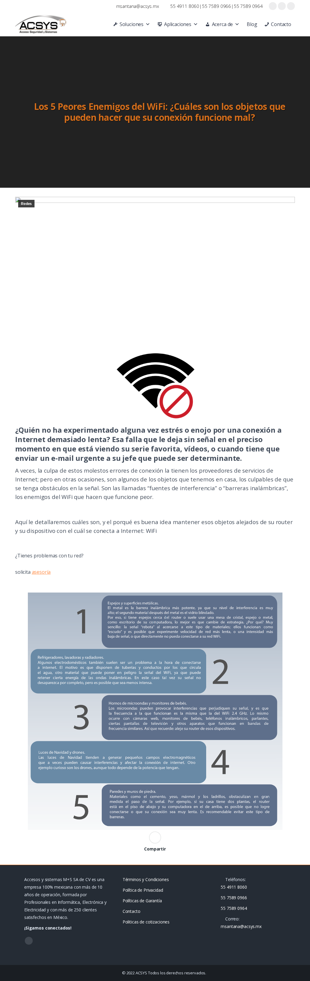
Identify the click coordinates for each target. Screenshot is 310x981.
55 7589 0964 (248, 6)
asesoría (41, 572)
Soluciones (131, 24)
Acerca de (222, 24)
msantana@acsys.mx (137, 6)
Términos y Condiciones (146, 879)
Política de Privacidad (143, 890)
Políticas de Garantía (142, 900)
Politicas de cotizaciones (146, 922)
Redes (26, 204)
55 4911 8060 (184, 6)
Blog (252, 24)
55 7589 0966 (216, 6)
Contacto (281, 24)
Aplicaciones (177, 24)
